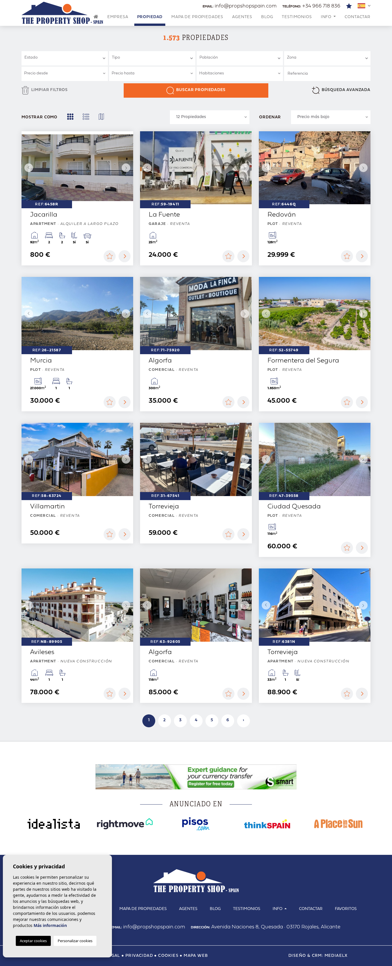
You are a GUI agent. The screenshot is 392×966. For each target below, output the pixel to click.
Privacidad (139, 956)
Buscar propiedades (200, 90)
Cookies (168, 956)
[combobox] (65, 58)
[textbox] (67, 57)
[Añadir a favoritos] (110, 256)
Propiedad (150, 17)
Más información (50, 925)
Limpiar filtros (49, 90)
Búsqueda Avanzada (346, 90)
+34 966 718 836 (311, 6)
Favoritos (346, 909)
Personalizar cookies (75, 940)
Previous (27, 168)
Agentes (242, 17)
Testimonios (297, 17)
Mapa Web (196, 956)
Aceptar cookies (33, 940)
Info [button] (327, 17)
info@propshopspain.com (240, 6)
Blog (267, 17)
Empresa (117, 17)
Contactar (357, 17)
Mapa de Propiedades (197, 17)
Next (127, 168)
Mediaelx (336, 956)
